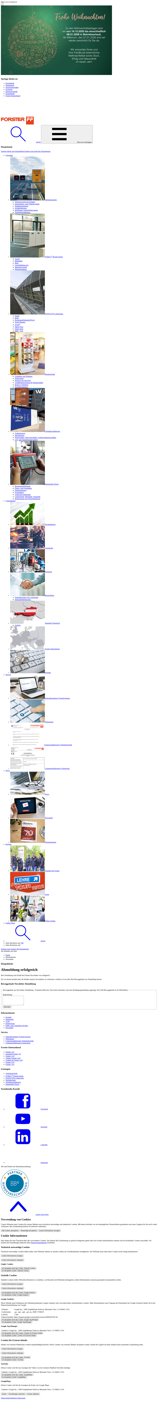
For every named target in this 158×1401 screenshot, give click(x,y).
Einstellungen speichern (17, 1394)
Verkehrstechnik (51, 200)
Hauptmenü (10, 85)
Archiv (17, 259)
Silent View (19, 327)
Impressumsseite (11, 92)
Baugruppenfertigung (22, 486)
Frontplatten (19, 492)
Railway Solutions (21, 385)
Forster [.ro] (10, 1064)
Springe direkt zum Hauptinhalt (12, 151)
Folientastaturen (20, 490)
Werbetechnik (50, 374)
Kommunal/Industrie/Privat (25, 320)
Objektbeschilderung (52, 431)
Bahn (17, 318)
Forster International (13, 96)
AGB (8, 1021)
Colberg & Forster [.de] (14, 1060)
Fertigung (48, 572)
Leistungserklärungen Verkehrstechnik (58, 745)
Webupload (49, 722)
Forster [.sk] (10, 1062)
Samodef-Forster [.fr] (13, 1054)
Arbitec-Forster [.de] (13, 1058)
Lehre (47, 894)
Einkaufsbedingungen (23, 600)
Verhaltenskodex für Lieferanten (26, 597)
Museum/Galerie (21, 267)
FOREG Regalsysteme (54, 257)
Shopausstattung (21, 269)
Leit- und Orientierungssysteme (26, 440)
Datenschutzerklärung (39, 1243)
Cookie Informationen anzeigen (49, 1230)
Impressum (10, 1019)
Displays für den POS (23, 381)
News (8, 771)
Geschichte (49, 548)
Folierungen (19, 378)
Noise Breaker (20, 322)
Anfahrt (17, 625)
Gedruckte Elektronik (23, 495)
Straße (17, 316)
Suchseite (9, 89)
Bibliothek (18, 261)
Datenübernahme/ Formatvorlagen (57, 698)
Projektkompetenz (21, 387)
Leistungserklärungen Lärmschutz (57, 769)
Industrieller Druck (52, 484)
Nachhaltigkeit (50, 524)
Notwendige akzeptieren (29, 1230)
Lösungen (9, 155)
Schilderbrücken (21, 208)
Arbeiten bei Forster (52, 871)
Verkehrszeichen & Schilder (25, 202)
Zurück (4, 1394)
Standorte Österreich (52, 623)
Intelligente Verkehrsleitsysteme (26, 210)
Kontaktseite (10, 94)
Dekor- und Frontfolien (23, 488)
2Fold (17, 325)
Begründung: (7, 995)
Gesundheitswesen (21, 265)
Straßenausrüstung (21, 206)
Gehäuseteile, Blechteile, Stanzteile (27, 497)
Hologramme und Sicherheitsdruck (27, 499)
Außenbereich (20, 433)
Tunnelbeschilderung (22, 212)
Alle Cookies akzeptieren (10, 1230)
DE (22, 943)
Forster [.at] (10, 1052)
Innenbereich (19, 435)
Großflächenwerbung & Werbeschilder (29, 383)
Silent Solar (19, 329)
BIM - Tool (19, 331)
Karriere (9, 844)
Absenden (7, 1007)
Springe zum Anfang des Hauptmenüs (15, 949)
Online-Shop (10, 923)
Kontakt (48, 673)
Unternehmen (10, 501)
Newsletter (49, 818)
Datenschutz (10, 1024)
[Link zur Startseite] (17, 124)
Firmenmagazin (50, 842)
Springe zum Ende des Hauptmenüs (37, 151)
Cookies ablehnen (33, 1394)
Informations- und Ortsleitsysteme (27, 204)
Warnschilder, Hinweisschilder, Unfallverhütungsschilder (35, 438)
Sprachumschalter (12, 87)
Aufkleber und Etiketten (23, 376)
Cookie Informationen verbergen (12, 1260)
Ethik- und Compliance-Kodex (17, 1026)
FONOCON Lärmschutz (54, 314)
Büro (17, 263)
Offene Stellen (50, 921)
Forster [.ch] (10, 1056)
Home (8, 955)
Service (8, 675)
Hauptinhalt (10, 83)
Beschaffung (49, 595)
